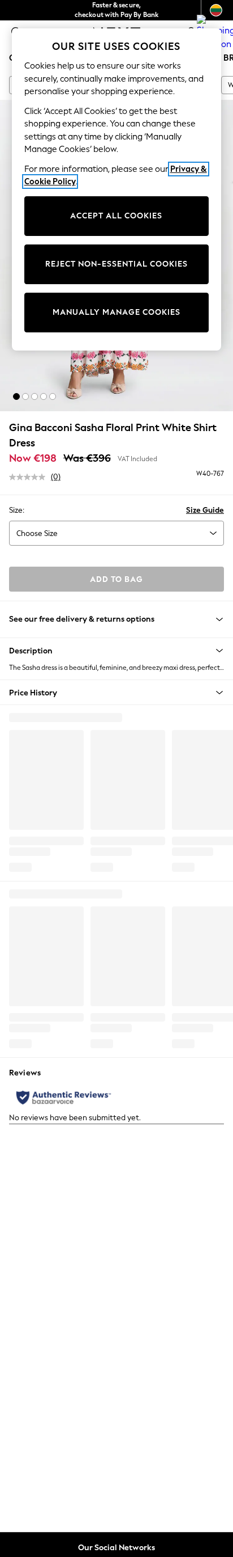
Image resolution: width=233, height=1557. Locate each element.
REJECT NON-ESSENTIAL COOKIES (116, 264)
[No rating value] (30, 477)
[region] (117, 189)
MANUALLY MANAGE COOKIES (116, 312)
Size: (16, 510)
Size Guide (205, 510)
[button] (16, 396)
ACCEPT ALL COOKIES (116, 216)
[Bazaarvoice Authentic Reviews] (64, 1097)
